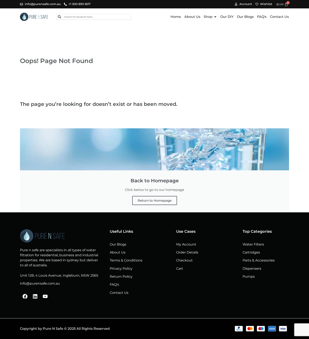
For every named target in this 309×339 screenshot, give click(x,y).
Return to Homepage (155, 200)
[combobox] (94, 17)
